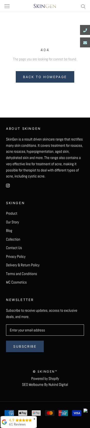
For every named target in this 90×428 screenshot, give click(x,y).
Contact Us (14, 247)
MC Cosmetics (16, 282)
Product (11, 213)
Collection (13, 239)
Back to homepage (45, 77)
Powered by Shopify (45, 378)
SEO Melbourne (33, 384)
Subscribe (24, 346)
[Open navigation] (7, 6)
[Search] (83, 6)
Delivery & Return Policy (23, 265)
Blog (9, 230)
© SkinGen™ (45, 371)
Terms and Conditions (21, 273)
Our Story (12, 222)
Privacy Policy (16, 256)
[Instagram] (8, 185)
